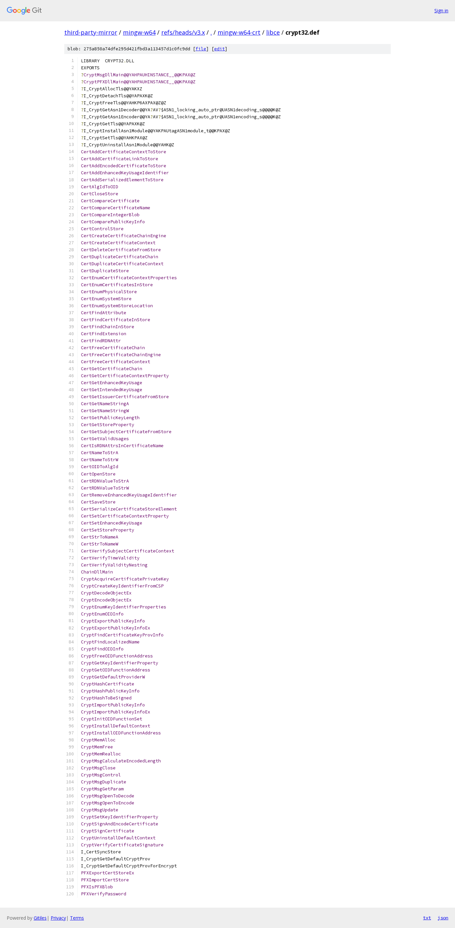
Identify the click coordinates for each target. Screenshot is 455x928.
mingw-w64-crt (239, 32)
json (443, 918)
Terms (77, 918)
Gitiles (40, 918)
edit (219, 49)
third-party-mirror (90, 32)
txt (427, 918)
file (201, 49)
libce (273, 32)
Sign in (441, 10)
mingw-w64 (139, 32)
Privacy (58, 918)
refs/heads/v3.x (183, 32)
